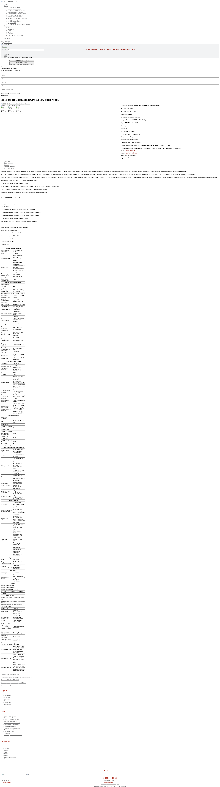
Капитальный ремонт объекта (16, 10)
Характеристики (9, 166)
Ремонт (6, 700)
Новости (10, 33)
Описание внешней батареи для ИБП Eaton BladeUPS (16, 677)
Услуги (6, 6)
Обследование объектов (15, 16)
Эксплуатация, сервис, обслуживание (19, 24)
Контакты (10, 37)
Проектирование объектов (15, 12)
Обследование (7, 695)
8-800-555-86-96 (5, 41)
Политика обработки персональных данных (110, 784)
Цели (9, 30)
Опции (6, 165)
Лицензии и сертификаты (15, 35)
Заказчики (11, 29)
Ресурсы (10, 32)
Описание (7, 161)
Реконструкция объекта (14, 9)
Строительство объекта (14, 7)
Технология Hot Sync (7, 686)
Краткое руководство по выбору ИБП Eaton (13, 683)
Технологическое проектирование (18, 18)
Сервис (6, 4)
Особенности (8, 163)
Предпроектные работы (14, 20)
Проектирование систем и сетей (17, 13)
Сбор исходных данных (14, 21)
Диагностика (7, 699)
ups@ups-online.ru (6, 43)
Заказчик (6, 750)
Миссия (10, 27)
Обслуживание (7, 702)
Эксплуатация (7, 704)
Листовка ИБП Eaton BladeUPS (10, 680)
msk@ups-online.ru (6, 782)
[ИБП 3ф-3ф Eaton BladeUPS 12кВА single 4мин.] (4, 109)
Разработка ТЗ (12, 23)
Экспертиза (7, 697)
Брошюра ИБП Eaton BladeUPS (10, 674)
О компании (7, 26)
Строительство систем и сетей (16, 15)
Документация (9, 168)
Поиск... (4, 49)
